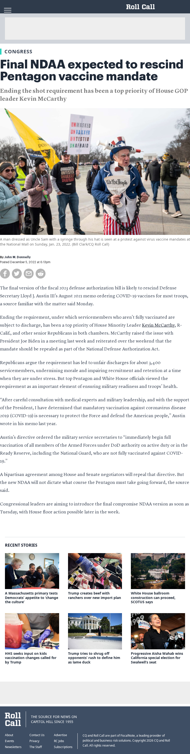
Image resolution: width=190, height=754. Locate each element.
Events (9, 741)
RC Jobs (59, 741)
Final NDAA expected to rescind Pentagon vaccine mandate (92, 70)
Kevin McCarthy (158, 325)
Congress (18, 51)
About (9, 735)
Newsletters (13, 747)
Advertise (60, 735)
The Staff (35, 747)
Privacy (34, 741)
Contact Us (37, 735)
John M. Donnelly (17, 257)
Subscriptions (63, 747)
